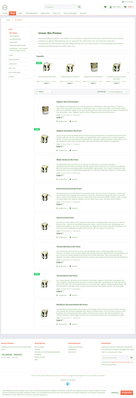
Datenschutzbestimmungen (120, 362)
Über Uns (12, 68)
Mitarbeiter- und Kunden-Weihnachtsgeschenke (19, 49)
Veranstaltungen (14, 72)
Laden (11, 55)
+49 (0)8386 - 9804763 (11, 354)
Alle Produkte (39, 347)
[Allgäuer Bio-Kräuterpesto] (93, 67)
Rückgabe (38, 354)
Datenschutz (72, 349)
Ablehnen (114, 393)
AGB (36, 360)
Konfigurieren (127, 393)
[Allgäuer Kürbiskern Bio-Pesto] (44, 139)
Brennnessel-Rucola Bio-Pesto (69, 189)
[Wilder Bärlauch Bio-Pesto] (70, 67)
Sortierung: (102, 92)
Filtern (41, 92)
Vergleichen (62, 121)
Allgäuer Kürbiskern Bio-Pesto (69, 131)
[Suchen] (79, 7)
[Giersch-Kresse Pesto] (44, 226)
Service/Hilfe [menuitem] (128, 2)
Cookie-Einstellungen (75, 347)
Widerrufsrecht (40, 357)
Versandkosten (63, 375)
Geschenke (13, 42)
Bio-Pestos (13, 33)
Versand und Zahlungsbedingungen (47, 352)
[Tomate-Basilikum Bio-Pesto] (44, 255)
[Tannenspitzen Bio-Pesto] (46, 67)
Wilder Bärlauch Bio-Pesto (70, 77)
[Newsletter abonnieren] (131, 358)
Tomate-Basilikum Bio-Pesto (68, 247)
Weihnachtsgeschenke (18, 45)
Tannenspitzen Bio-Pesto (47, 77)
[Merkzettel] (105, 7)
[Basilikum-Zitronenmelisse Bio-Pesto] (117, 67)
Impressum (72, 352)
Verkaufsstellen (14, 60)
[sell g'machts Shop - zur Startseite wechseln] (4, 7)
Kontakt (11, 77)
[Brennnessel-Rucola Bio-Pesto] (44, 197)
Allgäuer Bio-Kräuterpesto (93, 77)
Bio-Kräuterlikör (15, 39)
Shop (10, 29)
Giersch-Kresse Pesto (65, 218)
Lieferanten (13, 64)
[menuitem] (62, 7)
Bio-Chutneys (14, 36)
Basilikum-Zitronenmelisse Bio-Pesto (116, 78)
